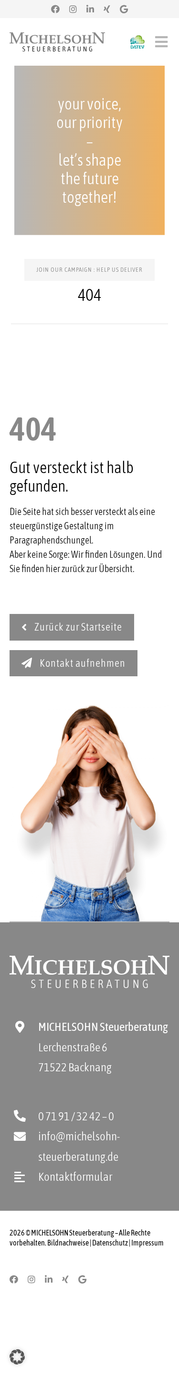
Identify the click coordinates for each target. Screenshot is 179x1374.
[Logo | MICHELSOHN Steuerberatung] (57, 36)
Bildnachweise (68, 1242)
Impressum (147, 1242)
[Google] (124, 9)
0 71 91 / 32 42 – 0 (76, 1116)
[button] (17, 1357)
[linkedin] (90, 9)
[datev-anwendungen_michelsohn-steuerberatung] (137, 39)
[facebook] (55, 9)
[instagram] (73, 9)
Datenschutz (110, 1242)
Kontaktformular (75, 1176)
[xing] (107, 9)
